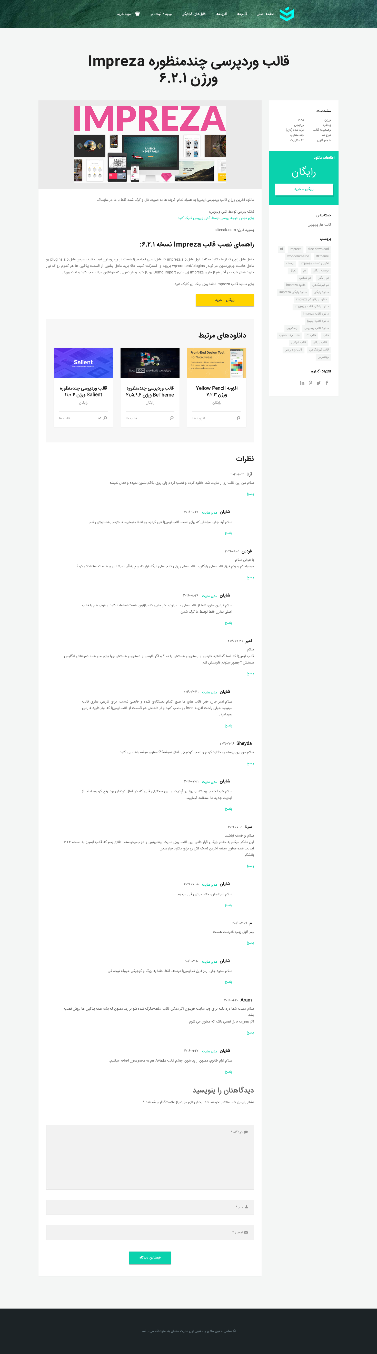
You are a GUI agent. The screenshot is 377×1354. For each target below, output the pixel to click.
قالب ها (131, 418)
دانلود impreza (295, 285)
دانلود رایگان (321, 292)
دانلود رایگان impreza (293, 292)
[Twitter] (318, 383)
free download (318, 249)
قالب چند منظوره (289, 335)
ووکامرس (323, 357)
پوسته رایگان (321, 270)
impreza (295, 249)
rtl (281, 249)
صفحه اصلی (265, 14)
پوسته (290, 263)
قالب (326, 335)
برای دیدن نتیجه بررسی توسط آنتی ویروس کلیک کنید (216, 218)
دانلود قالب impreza (316, 313)
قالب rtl (311, 335)
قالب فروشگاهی (319, 349)
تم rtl (293, 270)
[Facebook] (327, 383)
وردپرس (313, 225)
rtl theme (322, 256)
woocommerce (298, 256)
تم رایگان (323, 278)
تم (304, 270)
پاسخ (250, 494)
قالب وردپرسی (293, 349)
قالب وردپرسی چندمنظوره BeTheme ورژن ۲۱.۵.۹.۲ (150, 392)
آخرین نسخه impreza (315, 263)
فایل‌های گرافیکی (194, 14)
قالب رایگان (320, 342)
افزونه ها (198, 418)
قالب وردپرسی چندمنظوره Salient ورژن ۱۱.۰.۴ (83, 392)
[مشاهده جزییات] (238, 418)
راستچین (291, 328)
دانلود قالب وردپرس (316, 328)
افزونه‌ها (221, 14)
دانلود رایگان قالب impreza (312, 306)
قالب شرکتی (298, 342)
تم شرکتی (305, 278)
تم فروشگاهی (320, 285)
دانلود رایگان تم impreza (311, 299)
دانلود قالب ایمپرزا (318, 321)
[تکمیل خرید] (100, 418)
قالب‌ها (242, 14)
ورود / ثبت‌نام (161, 14)
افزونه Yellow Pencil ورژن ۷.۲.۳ (216, 392)
